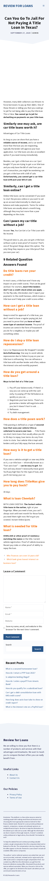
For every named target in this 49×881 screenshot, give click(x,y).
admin (35, 33)
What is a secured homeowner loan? (21, 668)
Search (9, 644)
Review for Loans (18, 6)
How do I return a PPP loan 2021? (20, 673)
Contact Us (14, 778)
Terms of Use (16, 797)
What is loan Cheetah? (19, 498)
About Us (14, 775)
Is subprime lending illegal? (17, 677)
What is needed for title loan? (20, 528)
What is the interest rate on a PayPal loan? (24, 707)
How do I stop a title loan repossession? (21, 342)
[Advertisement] (24, 71)
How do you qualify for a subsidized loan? (24, 688)
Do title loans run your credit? (19, 273)
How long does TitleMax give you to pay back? (24, 483)
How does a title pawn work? (24, 419)
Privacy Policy (16, 794)
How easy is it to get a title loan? (22, 452)
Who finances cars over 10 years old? (23, 555)
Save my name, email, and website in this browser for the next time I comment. (24, 628)
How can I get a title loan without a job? (21, 307)
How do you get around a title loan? (21, 374)
